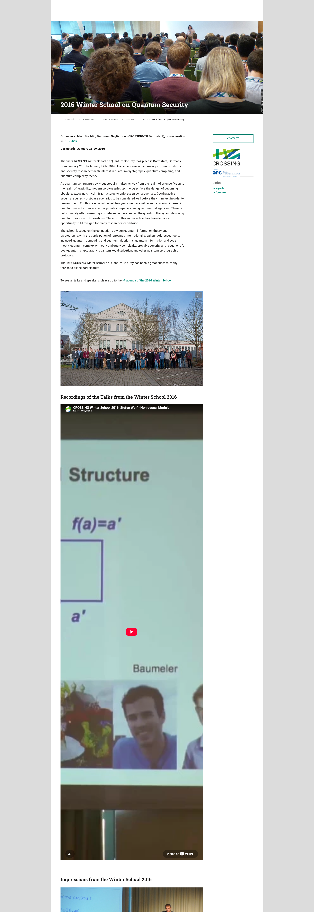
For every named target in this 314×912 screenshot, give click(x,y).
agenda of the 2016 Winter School (149, 280)
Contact (233, 138)
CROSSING (88, 119)
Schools (130, 119)
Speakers (221, 192)
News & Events (110, 119)
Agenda (220, 188)
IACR (73, 141)
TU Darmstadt (68, 119)
